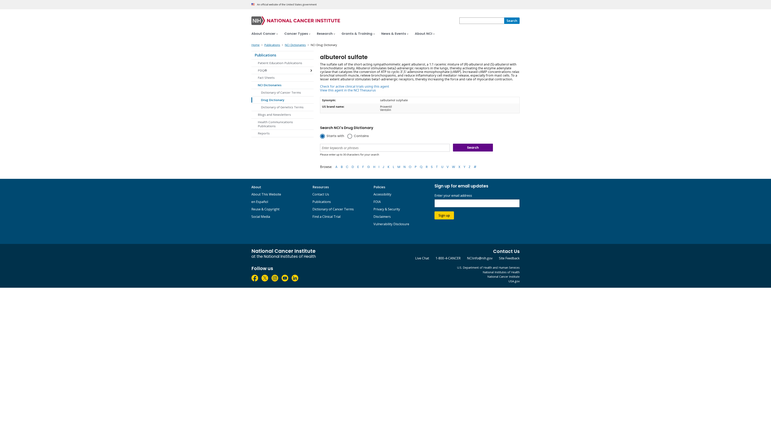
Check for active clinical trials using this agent (354, 86)
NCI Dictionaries (269, 85)
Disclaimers (382, 216)
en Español (259, 202)
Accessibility (382, 194)
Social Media (260, 216)
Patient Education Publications (280, 63)
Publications (265, 55)
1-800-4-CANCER (448, 258)
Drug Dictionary (272, 100)
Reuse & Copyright (265, 209)
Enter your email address (453, 195)
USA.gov (514, 281)
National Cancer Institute (503, 276)
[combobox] (481, 20)
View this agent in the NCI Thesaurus (348, 90)
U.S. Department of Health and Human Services (488, 267)
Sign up (444, 215)
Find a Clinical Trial (326, 216)
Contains (361, 136)
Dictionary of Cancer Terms (281, 92)
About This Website (266, 194)
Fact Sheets (266, 78)
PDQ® (262, 70)
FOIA (377, 202)
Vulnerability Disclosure (391, 224)
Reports (264, 133)
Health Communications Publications (275, 124)
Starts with (335, 136)
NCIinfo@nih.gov (480, 258)
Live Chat (422, 258)
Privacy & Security (386, 209)
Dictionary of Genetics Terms (282, 107)
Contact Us (320, 194)
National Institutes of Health (501, 272)
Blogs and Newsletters (274, 115)
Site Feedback (509, 258)
